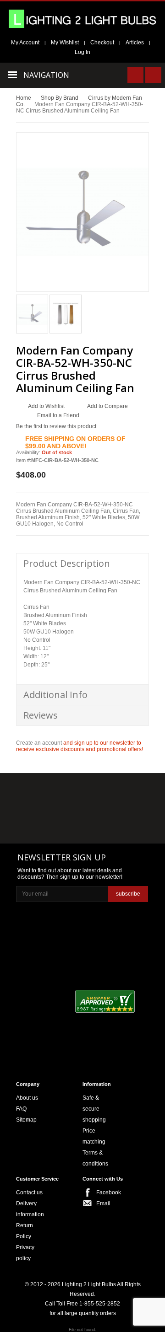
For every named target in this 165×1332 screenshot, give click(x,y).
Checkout (102, 42)
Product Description (66, 563)
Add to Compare (107, 406)
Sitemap (26, 1120)
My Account (25, 42)
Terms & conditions (95, 1158)
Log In (82, 52)
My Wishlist (65, 42)
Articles (135, 42)
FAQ (21, 1109)
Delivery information (30, 1209)
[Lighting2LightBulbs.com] (82, 19)
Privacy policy (25, 1253)
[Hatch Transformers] (37, 791)
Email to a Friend (58, 415)
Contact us (29, 1192)
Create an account (39, 743)
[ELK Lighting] (123, 790)
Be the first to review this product (56, 426)
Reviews (40, 715)
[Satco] (126, 809)
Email (103, 1203)
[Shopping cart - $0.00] (153, 75)
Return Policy (24, 1231)
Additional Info (55, 694)
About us (27, 1098)
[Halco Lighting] (82, 791)
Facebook (105, 1192)
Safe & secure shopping (94, 1109)
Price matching (93, 1136)
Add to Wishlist (46, 406)
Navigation (46, 75)
